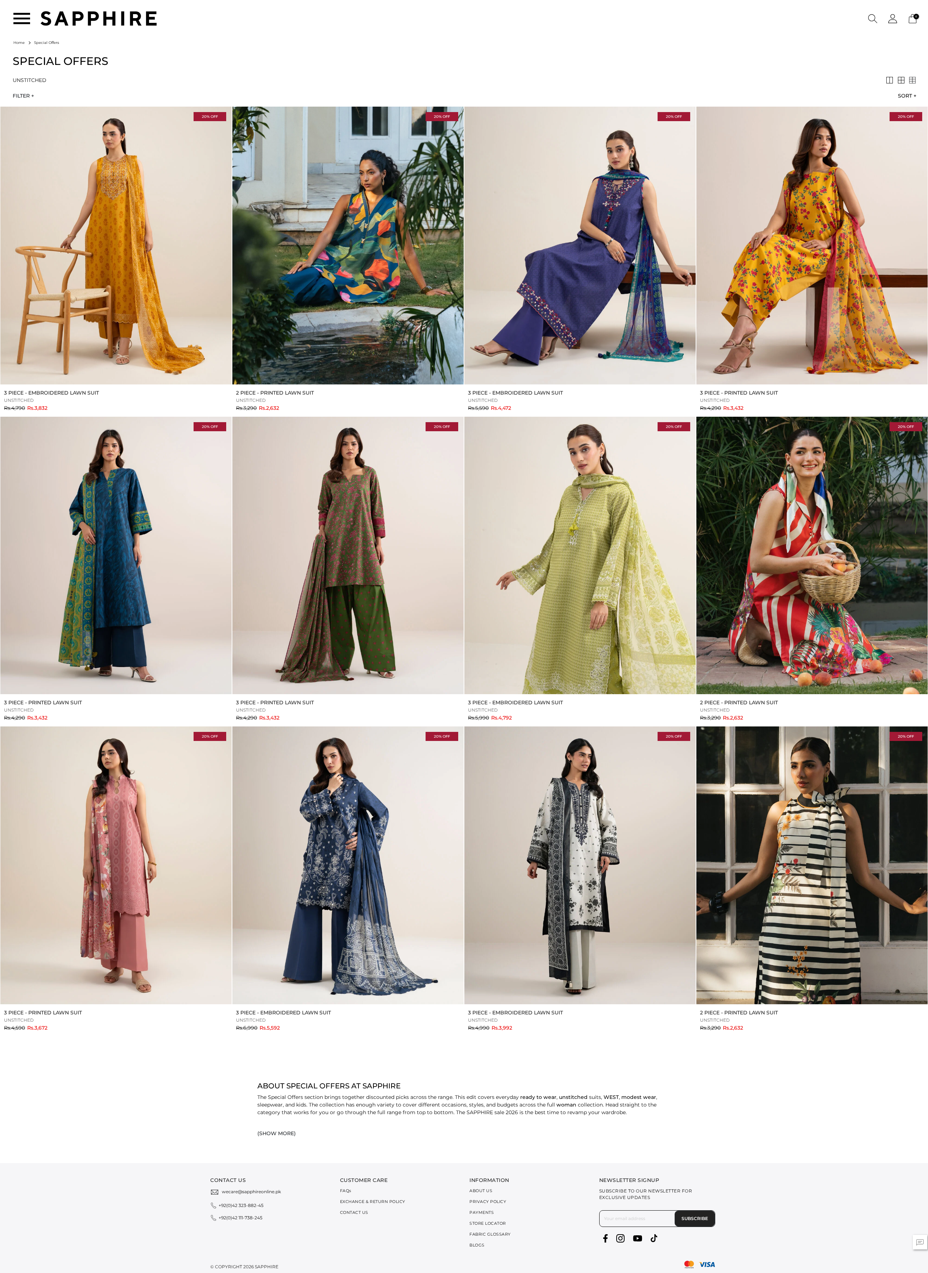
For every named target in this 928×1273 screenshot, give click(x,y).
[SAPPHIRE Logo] (99, 18)
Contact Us (354, 1212)
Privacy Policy (487, 1201)
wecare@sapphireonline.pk (251, 1191)
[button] (872, 18)
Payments (481, 1212)
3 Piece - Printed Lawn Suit (739, 393)
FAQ (345, 1190)
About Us (480, 1190)
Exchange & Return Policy (372, 1201)
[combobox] (905, 95)
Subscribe (695, 1218)
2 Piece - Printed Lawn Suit (275, 393)
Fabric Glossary (490, 1234)
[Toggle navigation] (22, 18)
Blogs (477, 1245)
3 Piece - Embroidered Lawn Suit (51, 393)
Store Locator (487, 1223)
